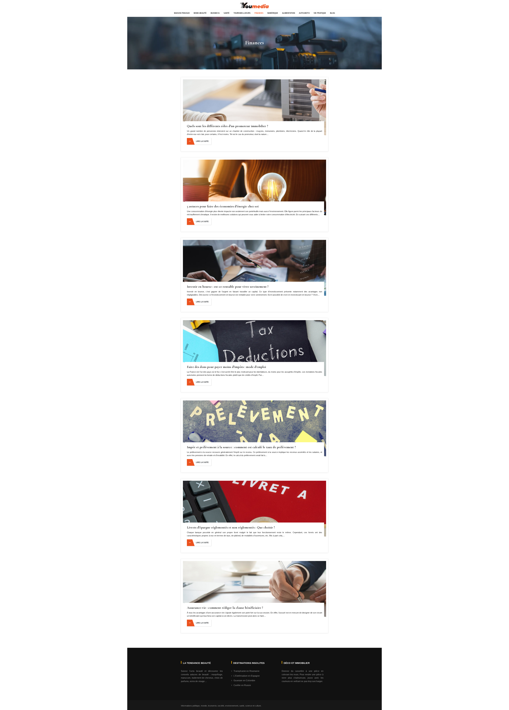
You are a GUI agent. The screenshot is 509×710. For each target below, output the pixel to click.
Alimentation (288, 13)
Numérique (272, 13)
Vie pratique (320, 13)
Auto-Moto (304, 13)
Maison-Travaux (182, 13)
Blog (332, 13)
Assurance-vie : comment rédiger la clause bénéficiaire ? (225, 608)
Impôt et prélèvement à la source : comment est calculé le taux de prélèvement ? (241, 447)
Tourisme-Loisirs (242, 13)
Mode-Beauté (200, 13)
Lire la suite (202, 141)
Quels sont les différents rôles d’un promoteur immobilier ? (227, 126)
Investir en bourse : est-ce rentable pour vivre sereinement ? (227, 287)
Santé (227, 13)
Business (215, 13)
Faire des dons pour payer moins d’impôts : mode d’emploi (226, 367)
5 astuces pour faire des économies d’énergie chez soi (223, 206)
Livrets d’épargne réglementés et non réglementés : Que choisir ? (231, 527)
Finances (258, 13)
